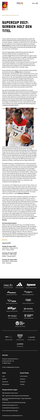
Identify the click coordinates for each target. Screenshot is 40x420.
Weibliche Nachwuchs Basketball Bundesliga (13, 402)
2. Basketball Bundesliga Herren (10, 407)
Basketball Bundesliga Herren (10, 405)
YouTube (22, 384)
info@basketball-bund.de (12, 367)
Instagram (22, 381)
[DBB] (5, 6)
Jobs (3, 376)
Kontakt (4, 379)
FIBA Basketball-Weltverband (10, 393)
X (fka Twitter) (24, 376)
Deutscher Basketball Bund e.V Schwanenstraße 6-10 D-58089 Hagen (10, 361)
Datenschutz (5, 384)
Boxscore (4, 239)
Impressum (5, 381)
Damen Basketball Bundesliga (10, 410)
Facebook (22, 379)
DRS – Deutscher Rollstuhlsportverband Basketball (15, 395)
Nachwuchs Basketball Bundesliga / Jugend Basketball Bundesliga (16, 399)
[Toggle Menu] (35, 3)
